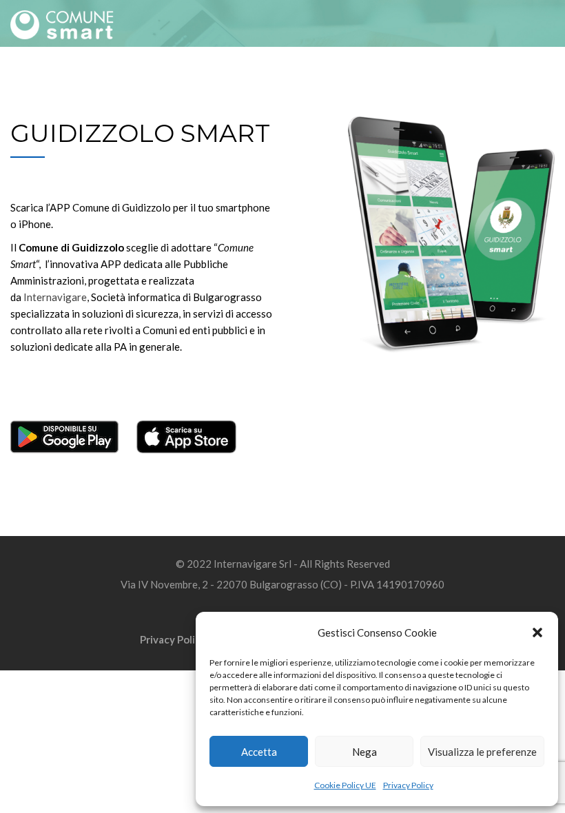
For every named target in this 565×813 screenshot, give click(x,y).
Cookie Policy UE (345, 785)
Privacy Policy (408, 785)
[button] (537, 632)
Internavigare (55, 297)
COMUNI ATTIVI (261, 77)
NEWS (324, 77)
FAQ (202, 77)
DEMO (166, 77)
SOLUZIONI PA (384, 77)
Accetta (259, 751)
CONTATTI (528, 77)
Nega (364, 751)
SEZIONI (121, 77)
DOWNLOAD (461, 77)
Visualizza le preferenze (482, 751)
